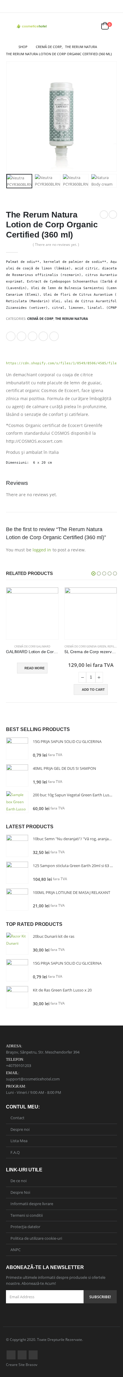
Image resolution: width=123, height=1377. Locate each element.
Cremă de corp (40, 318)
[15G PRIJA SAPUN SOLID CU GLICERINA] (17, 748)
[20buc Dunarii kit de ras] (17, 943)
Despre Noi (20, 1192)
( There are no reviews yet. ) (56, 244)
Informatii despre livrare (31, 1203)
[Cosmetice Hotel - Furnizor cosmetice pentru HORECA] (32, 26)
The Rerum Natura (71, 318)
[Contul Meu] (76, 26)
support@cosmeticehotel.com (33, 1079)
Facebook (11, 336)
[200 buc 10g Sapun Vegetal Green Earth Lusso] (17, 802)
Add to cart (93, 689)
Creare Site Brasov (21, 1364)
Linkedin (33, 1354)
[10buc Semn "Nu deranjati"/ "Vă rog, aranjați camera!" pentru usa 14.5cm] (17, 846)
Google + (43, 336)
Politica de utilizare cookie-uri (36, 1238)
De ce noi (18, 1180)
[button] (93, 573)
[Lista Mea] (90, 26)
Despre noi (20, 1129)
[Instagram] (113, 6)
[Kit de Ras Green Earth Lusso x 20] (17, 997)
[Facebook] (104, 6)
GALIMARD (43, 646)
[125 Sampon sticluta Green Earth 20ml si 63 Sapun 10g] (17, 872)
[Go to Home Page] (8, 46)
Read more (34, 668)
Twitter (21, 336)
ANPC (15, 1249)
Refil (111, 646)
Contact (17, 1117)
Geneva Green (96, 646)
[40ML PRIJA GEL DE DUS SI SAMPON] (17, 775)
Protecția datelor (25, 1226)
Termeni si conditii (26, 1215)
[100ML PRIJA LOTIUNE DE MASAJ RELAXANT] (17, 899)
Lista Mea (18, 1140)
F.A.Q (15, 1152)
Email (54, 336)
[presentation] (13, 116)
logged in (42, 550)
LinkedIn (32, 336)
